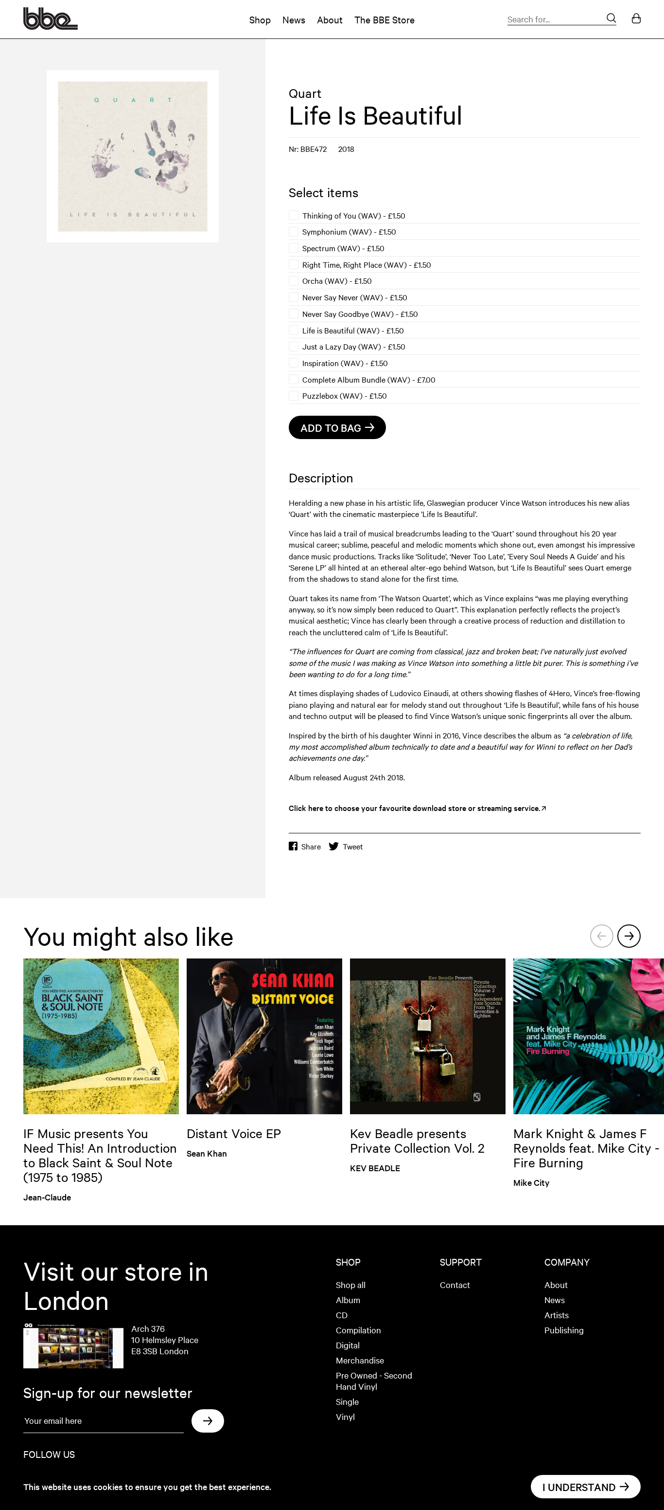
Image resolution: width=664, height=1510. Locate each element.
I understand (579, 1486)
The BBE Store (384, 19)
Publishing (564, 1329)
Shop (260, 19)
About (330, 19)
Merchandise (360, 1359)
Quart (305, 93)
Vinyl (345, 1416)
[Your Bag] (636, 19)
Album (348, 1299)
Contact (455, 1284)
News (293, 19)
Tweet (353, 846)
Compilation (358, 1329)
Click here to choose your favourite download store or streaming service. (415, 807)
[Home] (50, 26)
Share (311, 846)
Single (347, 1401)
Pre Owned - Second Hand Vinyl (374, 1380)
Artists (556, 1314)
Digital (348, 1344)
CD (342, 1314)
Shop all (351, 1284)
